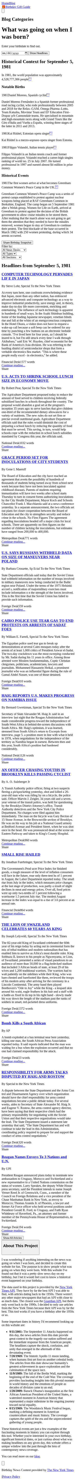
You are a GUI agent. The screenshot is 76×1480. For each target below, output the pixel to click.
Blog (12, 3)
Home (5, 3)
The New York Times (60, 1470)
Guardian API (52, 1301)
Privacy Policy (11, 1476)
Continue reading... (13, 365)
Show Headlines (39, 53)
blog (37, 1456)
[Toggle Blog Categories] (3, 1463)
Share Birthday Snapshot (17, 242)
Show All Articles (12, 1237)
